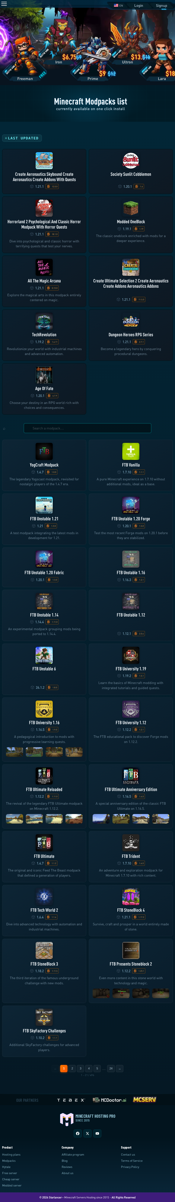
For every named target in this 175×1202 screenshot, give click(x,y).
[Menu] (4, 3)
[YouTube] (97, 1133)
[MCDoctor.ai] (109, 1099)
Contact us (128, 1154)
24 (110, 1068)
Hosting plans (11, 1154)
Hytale (6, 1167)
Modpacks (9, 1160)
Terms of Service (132, 1160)
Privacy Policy (130, 1167)
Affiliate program (73, 1154)
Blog (65, 1160)
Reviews (67, 1167)
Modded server (12, 1185)
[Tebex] (72, 1099)
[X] (87, 1133)
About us (67, 1173)
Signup (161, 5)
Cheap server (10, 1179)
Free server (9, 1173)
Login (138, 5)
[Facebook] (78, 1133)
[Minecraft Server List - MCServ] (144, 1099)
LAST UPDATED (23, 138)
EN (121, 5)
